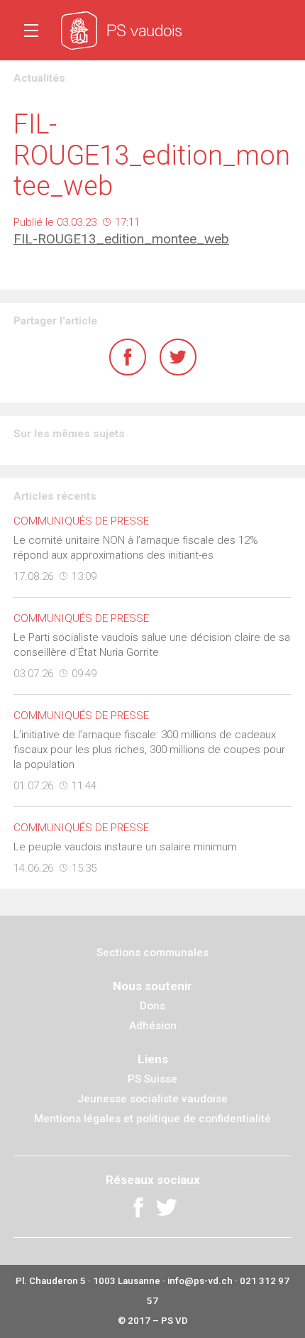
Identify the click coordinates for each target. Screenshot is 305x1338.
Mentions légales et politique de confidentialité (152, 1118)
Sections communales (152, 952)
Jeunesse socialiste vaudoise (152, 1098)
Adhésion (153, 1025)
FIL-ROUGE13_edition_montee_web (121, 239)
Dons (152, 1005)
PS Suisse (152, 1079)
